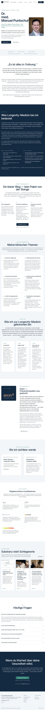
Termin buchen (40, 2)
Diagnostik (20, 2)
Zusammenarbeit (13, 2)
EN (36, 2)
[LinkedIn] (2, 702)
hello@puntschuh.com (26, 683)
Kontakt (30, 2)
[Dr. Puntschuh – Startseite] (5, 2)
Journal (25, 2)
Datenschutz (37, 698)
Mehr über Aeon (24, 431)
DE (34, 2)
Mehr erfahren (16, 42)
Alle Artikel (40, 556)
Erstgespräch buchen (22, 224)
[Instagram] (3, 702)
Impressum (37, 697)
